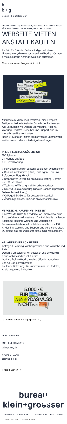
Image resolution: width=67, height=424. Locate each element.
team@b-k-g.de (10, 358)
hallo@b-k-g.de (9, 347)
